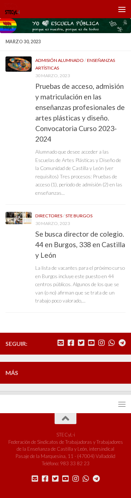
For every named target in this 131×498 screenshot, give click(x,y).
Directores (48, 215)
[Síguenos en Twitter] (81, 343)
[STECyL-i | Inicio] (15, 9)
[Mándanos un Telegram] (122, 343)
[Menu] (122, 9)
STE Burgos (79, 215)
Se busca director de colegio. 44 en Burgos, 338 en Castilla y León (80, 244)
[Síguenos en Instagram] (101, 343)
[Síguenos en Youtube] (91, 343)
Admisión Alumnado (59, 60)
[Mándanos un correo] (60, 343)
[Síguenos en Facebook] (71, 343)
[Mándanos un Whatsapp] (111, 343)
